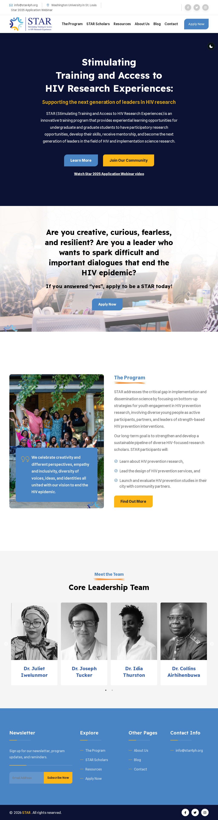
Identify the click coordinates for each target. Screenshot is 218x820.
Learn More (81, 160)
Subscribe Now (58, 777)
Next (212, 644)
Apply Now (196, 24)
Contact (171, 24)
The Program (72, 24)
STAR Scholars (98, 24)
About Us (142, 24)
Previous (6, 644)
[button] (109, 174)
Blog (157, 24)
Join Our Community (128, 160)
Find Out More (133, 501)
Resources (122, 24)
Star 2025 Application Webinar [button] (32, 10)
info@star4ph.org (26, 5)
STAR (26, 813)
